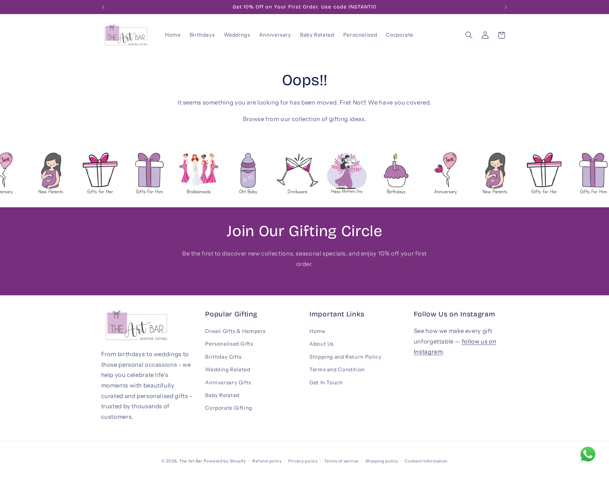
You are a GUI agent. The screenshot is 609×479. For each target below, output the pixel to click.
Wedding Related (227, 369)
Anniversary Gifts (228, 382)
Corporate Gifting (228, 408)
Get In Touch (326, 382)
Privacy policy (303, 461)
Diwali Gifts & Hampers (235, 331)
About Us (321, 344)
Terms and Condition (337, 369)
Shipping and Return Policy (345, 357)
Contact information (426, 461)
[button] (469, 35)
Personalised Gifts (229, 344)
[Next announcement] (505, 7)
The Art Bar (190, 461)
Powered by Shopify (225, 461)
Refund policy (267, 461)
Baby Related (222, 395)
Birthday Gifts (223, 357)
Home (317, 331)
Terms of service (341, 461)
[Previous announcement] (103, 7)
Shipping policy (381, 461)
